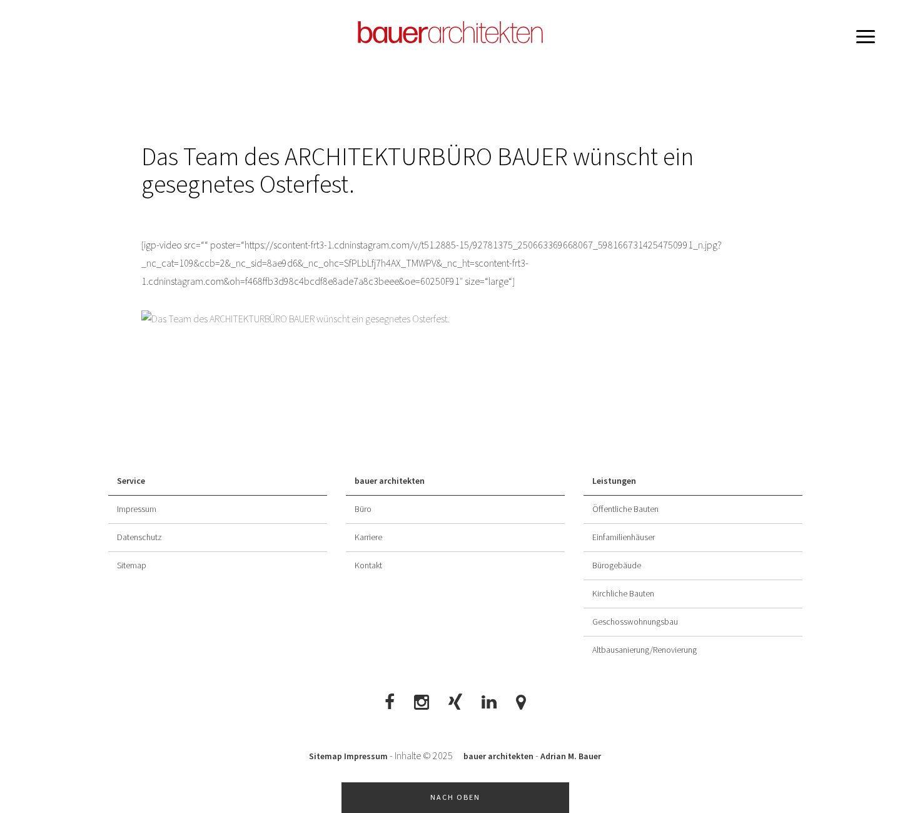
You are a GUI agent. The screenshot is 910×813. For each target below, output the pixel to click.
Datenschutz (139, 537)
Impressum (136, 509)
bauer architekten (390, 481)
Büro (363, 509)
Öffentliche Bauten (625, 509)
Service (131, 481)
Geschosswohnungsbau (635, 622)
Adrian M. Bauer (570, 756)
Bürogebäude (616, 566)
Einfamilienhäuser (623, 537)
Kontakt (368, 566)
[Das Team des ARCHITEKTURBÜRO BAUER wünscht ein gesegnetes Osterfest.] (455, 319)
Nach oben (455, 797)
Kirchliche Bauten (623, 594)
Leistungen (614, 481)
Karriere (368, 537)
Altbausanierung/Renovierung (644, 650)
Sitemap (131, 566)
